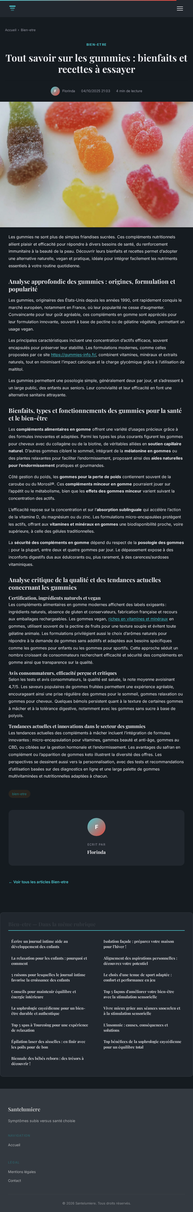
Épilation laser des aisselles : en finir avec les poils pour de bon (48, 1044)
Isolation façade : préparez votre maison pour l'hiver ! (139, 944)
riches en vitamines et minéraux (138, 618)
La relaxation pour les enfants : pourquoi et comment (49, 961)
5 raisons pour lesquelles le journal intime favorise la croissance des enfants (48, 977)
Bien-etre (28, 30)
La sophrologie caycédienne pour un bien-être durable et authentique (48, 1011)
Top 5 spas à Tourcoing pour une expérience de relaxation (49, 1027)
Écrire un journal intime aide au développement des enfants (39, 944)
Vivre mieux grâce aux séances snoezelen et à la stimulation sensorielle (142, 1011)
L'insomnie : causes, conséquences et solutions (136, 1027)
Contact (14, 1180)
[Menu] (180, 9)
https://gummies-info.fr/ (73, 354)
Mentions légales (22, 1172)
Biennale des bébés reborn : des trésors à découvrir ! (47, 1061)
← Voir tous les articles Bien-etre (38, 881)
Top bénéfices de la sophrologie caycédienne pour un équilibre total (142, 1044)
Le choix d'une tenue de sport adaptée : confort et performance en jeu (138, 977)
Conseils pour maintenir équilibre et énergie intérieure (43, 994)
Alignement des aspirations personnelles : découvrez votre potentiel (140, 961)
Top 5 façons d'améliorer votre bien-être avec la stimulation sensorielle (139, 994)
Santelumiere (24, 1109)
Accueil (10, 30)
